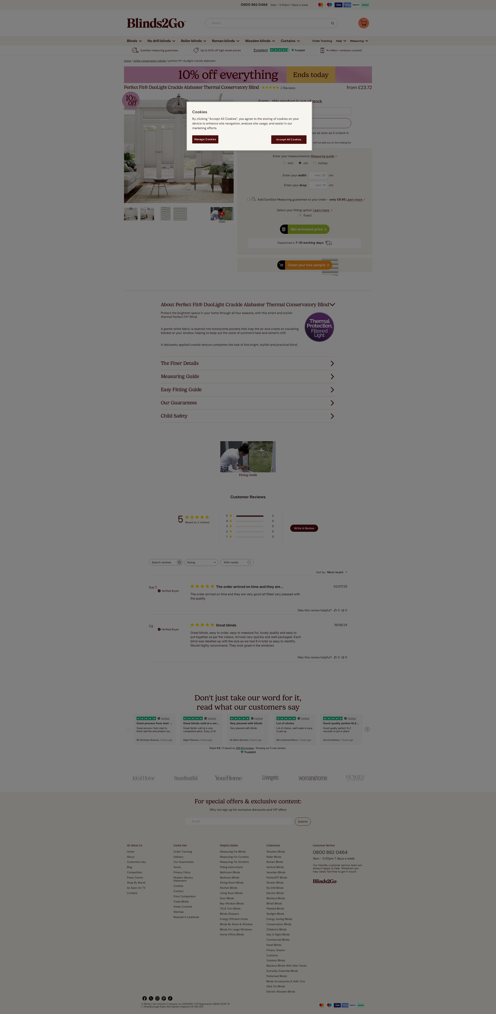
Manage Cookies (205, 139)
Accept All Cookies (288, 139)
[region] (249, 126)
